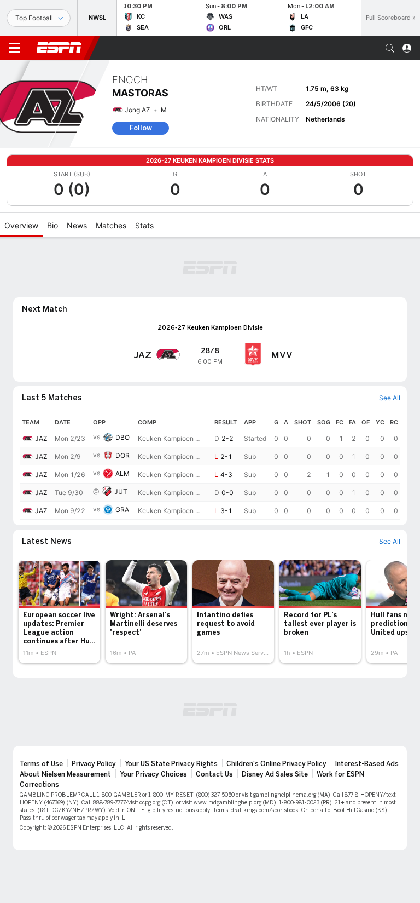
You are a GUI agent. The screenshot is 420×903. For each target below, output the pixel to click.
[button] (390, 48)
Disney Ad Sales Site (275, 774)
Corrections (39, 785)
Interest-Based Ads (367, 764)
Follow (141, 128)
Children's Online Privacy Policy (276, 764)
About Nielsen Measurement (65, 774)
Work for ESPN (340, 774)
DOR (122, 455)
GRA (122, 509)
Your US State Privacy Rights (171, 764)
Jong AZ (137, 110)
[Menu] (15, 48)
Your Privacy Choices (153, 774)
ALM (122, 473)
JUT (120, 491)
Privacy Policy (94, 764)
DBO (122, 437)
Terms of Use (41, 764)
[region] (210, 468)
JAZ (41, 438)
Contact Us (214, 774)
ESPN (59, 48)
